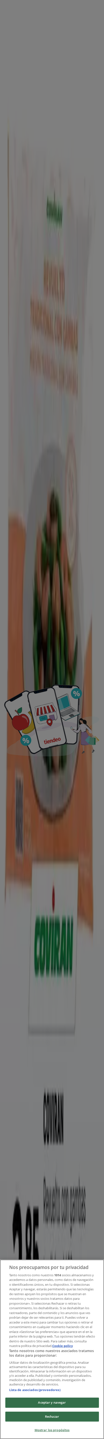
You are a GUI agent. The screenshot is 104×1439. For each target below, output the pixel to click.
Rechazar (52, 1416)
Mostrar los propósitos (52, 1430)
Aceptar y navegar (52, 1402)
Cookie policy (62, 1346)
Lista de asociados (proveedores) (34, 1390)
